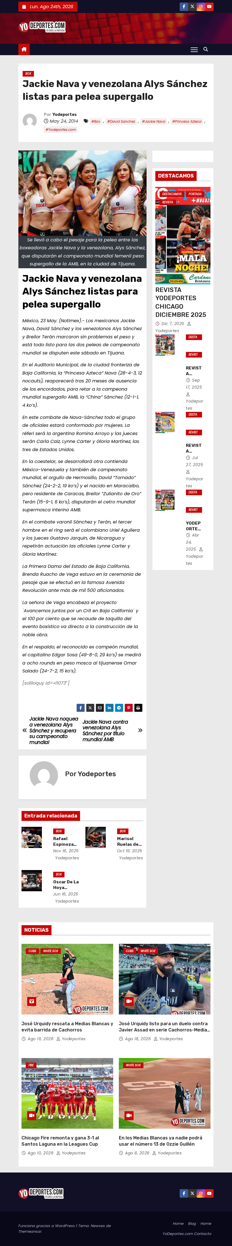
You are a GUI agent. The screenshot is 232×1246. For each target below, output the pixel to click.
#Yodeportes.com (61, 129)
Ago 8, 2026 (138, 1153)
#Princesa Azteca (186, 121)
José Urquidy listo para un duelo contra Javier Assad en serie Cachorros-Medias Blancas (164, 1030)
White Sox (50, 951)
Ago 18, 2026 (138, 1039)
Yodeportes (65, 114)
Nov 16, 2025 (66, 851)
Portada (195, 194)
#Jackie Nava (153, 121)
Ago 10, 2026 (41, 1153)
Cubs (32, 951)
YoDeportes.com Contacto (187, 1233)
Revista (167, 202)
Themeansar (30, 1231)
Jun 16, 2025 (65, 894)
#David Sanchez (121, 121)
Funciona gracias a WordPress (47, 1225)
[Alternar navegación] (194, 49)
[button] (207, 49)
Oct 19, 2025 (129, 851)
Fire (31, 1065)
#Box (95, 121)
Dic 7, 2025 (174, 323)
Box (28, 74)
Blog (192, 1223)
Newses (98, 1225)
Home (178, 1223)
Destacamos (172, 194)
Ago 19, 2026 (41, 1039)
